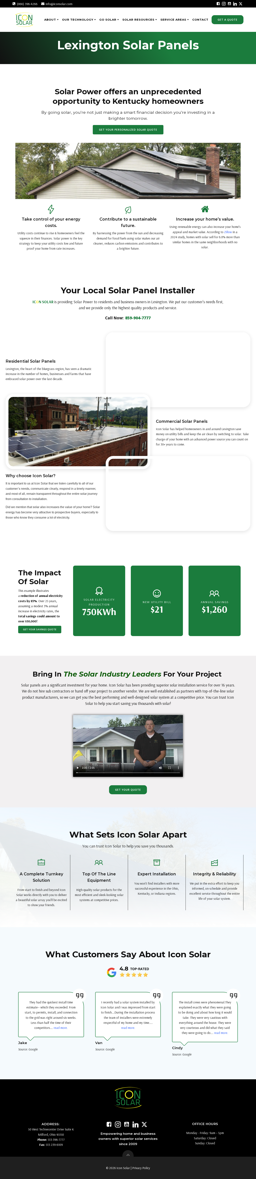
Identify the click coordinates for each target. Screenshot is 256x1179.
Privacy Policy (141, 1168)
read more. (61, 1028)
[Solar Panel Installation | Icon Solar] (218, 4)
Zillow (228, 232)
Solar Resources (138, 19)
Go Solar (107, 19)
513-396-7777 (56, 1140)
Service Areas (173, 19)
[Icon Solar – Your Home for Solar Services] (24, 19)
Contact (200, 19)
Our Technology (77, 19)
